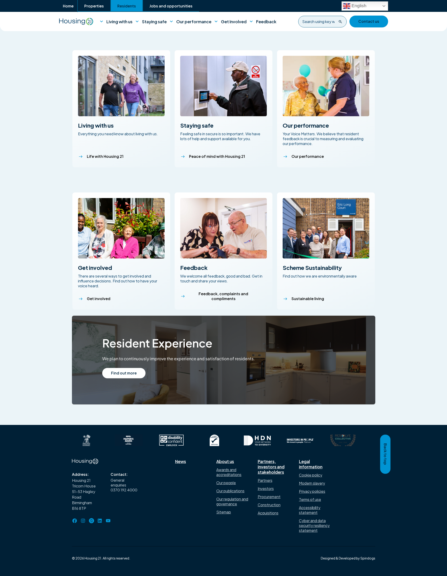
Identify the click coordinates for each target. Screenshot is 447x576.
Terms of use (310, 499)
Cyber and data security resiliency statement (314, 525)
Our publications (230, 490)
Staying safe (151, 21)
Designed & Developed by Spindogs (348, 558)
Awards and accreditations (228, 472)
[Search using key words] (340, 21)
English (358, 5)
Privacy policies (312, 491)
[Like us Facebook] (75, 520)
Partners (265, 480)
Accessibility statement (309, 510)
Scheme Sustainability (312, 267)
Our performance (191, 21)
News (180, 461)
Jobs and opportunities (171, 5)
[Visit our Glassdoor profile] (91, 520)
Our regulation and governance (232, 501)
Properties (94, 5)
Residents (126, 5)
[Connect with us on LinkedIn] (100, 520)
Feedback (263, 21)
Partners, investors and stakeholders (271, 467)
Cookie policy (310, 475)
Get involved (95, 267)
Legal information (310, 464)
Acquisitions (268, 512)
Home (68, 5)
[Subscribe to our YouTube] (108, 520)
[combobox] (322, 21)
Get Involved (230, 21)
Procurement (269, 496)
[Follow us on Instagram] (83, 520)
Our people (226, 482)
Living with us (116, 21)
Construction (269, 504)
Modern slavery (312, 483)
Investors (266, 488)
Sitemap (223, 512)
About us (225, 461)
